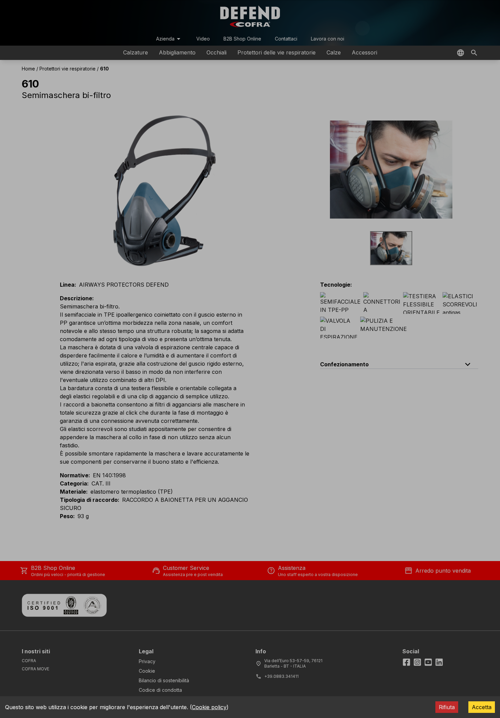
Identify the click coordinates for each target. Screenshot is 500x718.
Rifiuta (447, 707)
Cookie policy (209, 707)
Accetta (481, 707)
